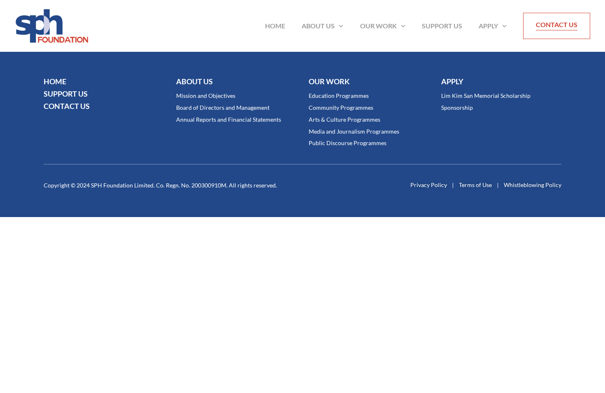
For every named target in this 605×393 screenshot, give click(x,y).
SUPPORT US (66, 93)
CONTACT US (67, 106)
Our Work (378, 26)
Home (275, 26)
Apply (488, 26)
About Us (318, 26)
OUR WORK (329, 81)
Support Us (442, 26)
